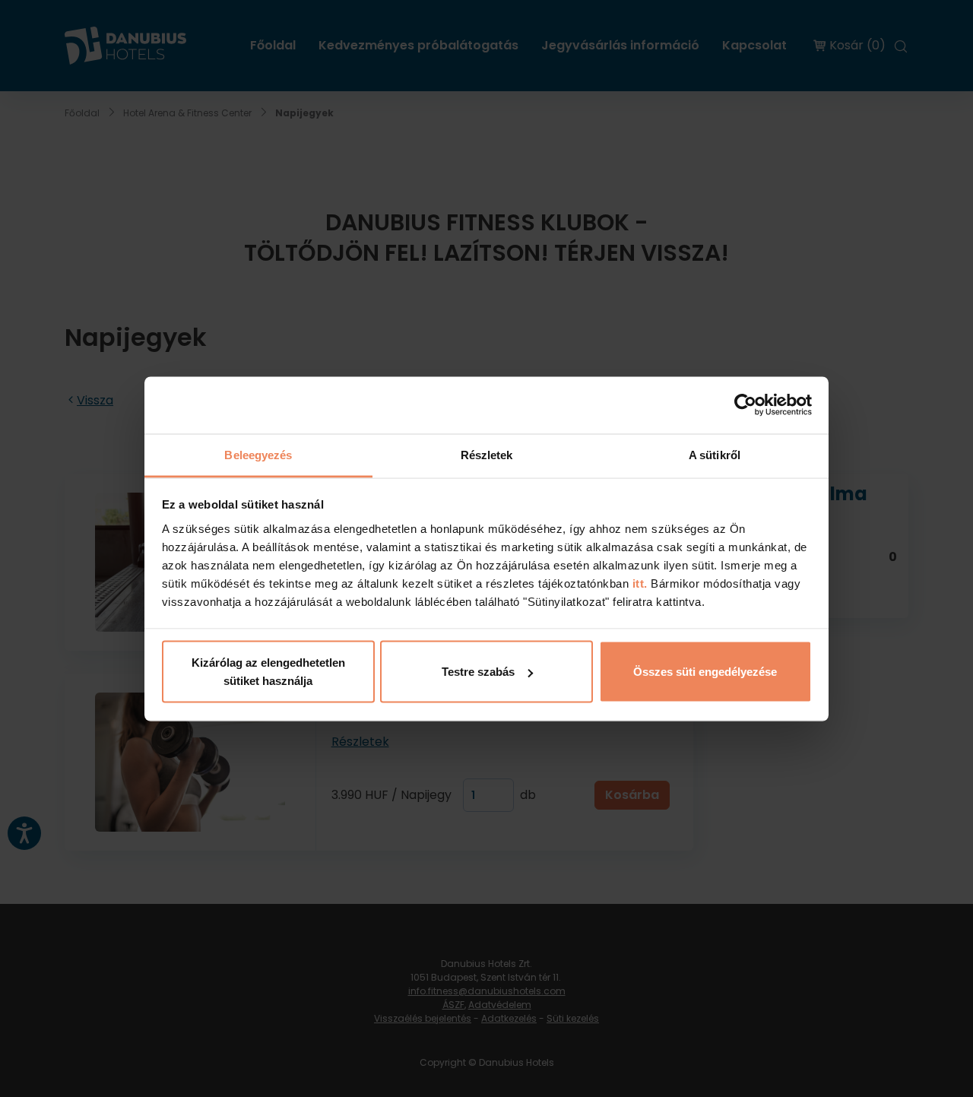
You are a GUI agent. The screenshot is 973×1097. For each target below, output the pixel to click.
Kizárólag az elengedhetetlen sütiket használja (268, 671)
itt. (638, 582)
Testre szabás (478, 671)
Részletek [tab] (487, 454)
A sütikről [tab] (714, 454)
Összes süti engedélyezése (705, 671)
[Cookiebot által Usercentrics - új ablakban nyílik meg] (745, 405)
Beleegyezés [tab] (258, 454)
